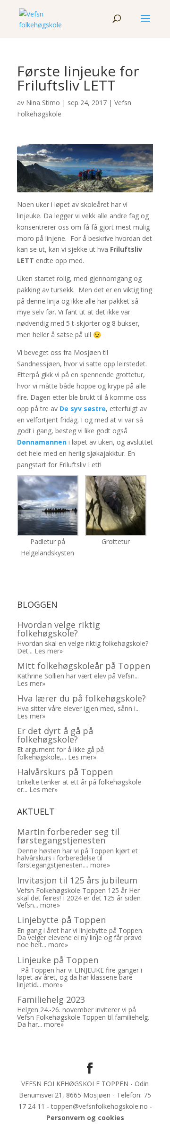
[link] (41, 18)
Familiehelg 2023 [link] (51, 999)
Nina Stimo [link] (43, 102)
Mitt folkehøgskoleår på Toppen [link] (83, 665)
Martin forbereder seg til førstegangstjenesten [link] (68, 836)
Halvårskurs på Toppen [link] (65, 771)
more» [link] (100, 864)
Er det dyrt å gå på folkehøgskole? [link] (55, 735)
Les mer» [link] (48, 650)
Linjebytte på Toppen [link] (61, 919)
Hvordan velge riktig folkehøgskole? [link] (58, 629)
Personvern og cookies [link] (85, 1117)
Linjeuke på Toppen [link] (57, 960)
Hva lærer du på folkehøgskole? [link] (81, 698)
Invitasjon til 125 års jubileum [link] (77, 880)
